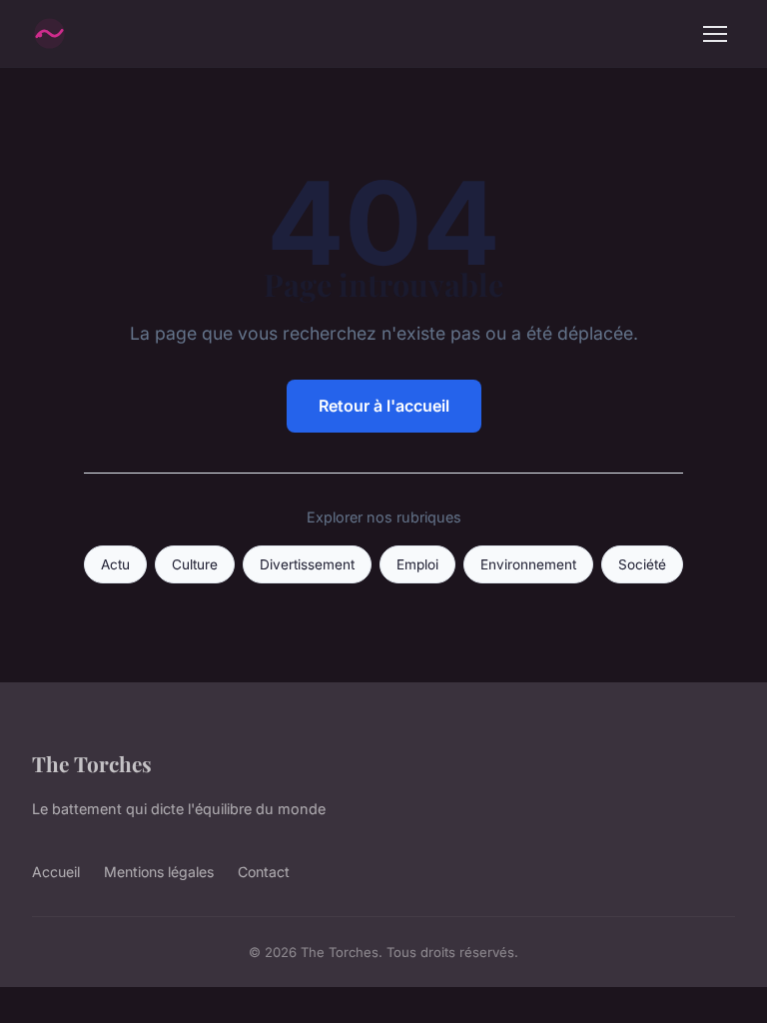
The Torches (92, 763)
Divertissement (307, 564)
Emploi (417, 564)
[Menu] (715, 34)
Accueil (56, 871)
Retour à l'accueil (384, 406)
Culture (195, 564)
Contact (264, 871)
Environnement (528, 564)
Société (642, 564)
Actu (115, 564)
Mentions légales (159, 871)
